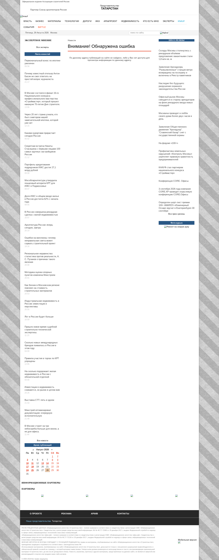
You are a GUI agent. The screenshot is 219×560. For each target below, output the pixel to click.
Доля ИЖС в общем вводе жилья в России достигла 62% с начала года (42, 199)
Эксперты (168, 21)
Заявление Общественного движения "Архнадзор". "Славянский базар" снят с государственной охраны (173, 130)
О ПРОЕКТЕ (36, 513)
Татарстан (57, 521)
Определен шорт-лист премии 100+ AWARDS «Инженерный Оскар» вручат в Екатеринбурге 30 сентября (176, 206)
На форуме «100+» (168, 143)
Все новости (42, 440)
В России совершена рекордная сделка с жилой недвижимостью (41, 213)
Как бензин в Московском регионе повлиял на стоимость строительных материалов (42, 288)
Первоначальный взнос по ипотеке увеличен (42, 62)
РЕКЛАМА (66, 513)
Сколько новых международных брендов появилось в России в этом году (41, 345)
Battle (42, 27)
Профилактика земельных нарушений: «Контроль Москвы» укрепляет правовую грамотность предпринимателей (176, 155)
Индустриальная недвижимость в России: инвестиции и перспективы (42, 304)
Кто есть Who (151, 21)
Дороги (87, 21)
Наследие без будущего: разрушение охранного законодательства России (172, 86)
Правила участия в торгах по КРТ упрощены (42, 359)
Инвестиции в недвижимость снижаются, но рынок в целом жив (42, 388)
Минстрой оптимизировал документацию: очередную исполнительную (38, 413)
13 (42, 463)
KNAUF (181, 21)
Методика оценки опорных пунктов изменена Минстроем (40, 273)
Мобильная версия (187, 540)
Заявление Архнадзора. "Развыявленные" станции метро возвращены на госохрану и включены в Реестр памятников (175, 71)
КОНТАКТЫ (123, 513)
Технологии (72, 21)
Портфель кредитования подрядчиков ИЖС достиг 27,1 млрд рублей (40, 167)
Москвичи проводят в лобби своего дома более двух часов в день (175, 116)
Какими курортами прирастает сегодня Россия (40, 134)
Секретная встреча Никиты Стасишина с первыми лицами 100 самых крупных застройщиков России (42, 150)
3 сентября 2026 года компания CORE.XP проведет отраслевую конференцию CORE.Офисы (175, 192)
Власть (28, 21)
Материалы (54, 21)
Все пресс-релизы (176, 214)
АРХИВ (94, 513)
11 (32, 463)
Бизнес (40, 21)
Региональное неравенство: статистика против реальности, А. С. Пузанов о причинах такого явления (42, 257)
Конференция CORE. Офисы (174, 181)
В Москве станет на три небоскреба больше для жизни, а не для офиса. (42, 429)
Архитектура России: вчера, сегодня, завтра (39, 226)
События (29, 27)
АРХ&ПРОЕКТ (110, 21)
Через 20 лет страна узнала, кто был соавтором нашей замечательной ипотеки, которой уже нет (41, 118)
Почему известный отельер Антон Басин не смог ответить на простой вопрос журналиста (42, 76)
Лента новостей (42, 54)
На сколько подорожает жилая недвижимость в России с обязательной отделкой (40, 374)
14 (47, 463)
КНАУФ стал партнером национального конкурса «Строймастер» (171, 170)
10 (27, 463)
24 (27, 470)
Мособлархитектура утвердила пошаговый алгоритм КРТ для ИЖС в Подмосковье (41, 183)
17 (27, 466)
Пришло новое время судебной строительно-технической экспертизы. (41, 329)
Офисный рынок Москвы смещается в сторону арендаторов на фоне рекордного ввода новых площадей (176, 101)
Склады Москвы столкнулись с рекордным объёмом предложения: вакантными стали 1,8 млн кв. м (175, 54)
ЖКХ (97, 21)
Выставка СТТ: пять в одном (39, 400)
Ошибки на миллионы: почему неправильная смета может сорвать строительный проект (40, 240)
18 (32, 466)
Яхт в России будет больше (39, 316)
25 (32, 470)
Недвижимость (130, 21)
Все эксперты (42, 47)
